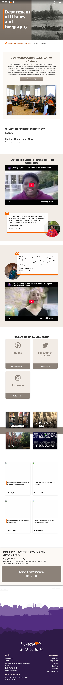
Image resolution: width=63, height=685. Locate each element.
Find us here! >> (45, 366)
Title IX (7, 661)
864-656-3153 (7, 563)
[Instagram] (26, 650)
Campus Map (53, 661)
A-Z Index (55, 658)
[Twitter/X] (31, 650)
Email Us (14, 563)
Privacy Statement (11, 671)
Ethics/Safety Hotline (11, 668)
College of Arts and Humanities (16, 43)
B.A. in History (31, 79)
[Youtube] (42, 650)
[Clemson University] (8, 3)
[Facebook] (21, 650)
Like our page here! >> (17, 366)
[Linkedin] (36, 650)
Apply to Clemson (52, 671)
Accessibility (9, 658)
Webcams (55, 669)
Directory (55, 666)
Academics (29, 43)
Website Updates (23, 563)
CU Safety (55, 663)
